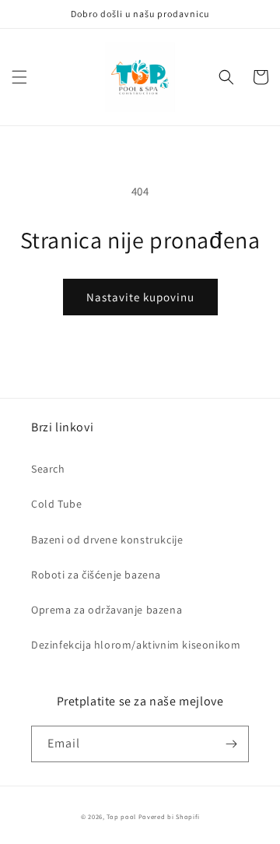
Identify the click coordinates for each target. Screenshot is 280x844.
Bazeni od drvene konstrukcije (107, 540)
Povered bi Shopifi (169, 816)
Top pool (121, 816)
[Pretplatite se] (231, 744)
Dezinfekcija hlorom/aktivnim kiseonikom (135, 645)
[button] (19, 77)
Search (48, 469)
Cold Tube (56, 504)
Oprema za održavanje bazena (106, 610)
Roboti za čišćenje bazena (96, 575)
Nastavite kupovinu (140, 297)
